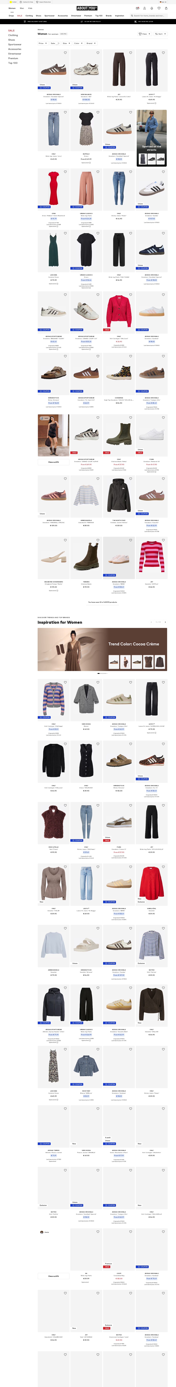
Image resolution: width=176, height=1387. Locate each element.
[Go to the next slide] (165, 622)
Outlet (14, 2)
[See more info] (54, 105)
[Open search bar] (131, 16)
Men (22, 8)
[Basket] (166, 8)
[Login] (144, 8)
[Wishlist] (159, 8)
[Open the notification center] (151, 8)
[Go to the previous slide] (151, 622)
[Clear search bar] (166, 16)
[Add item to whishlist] (65, 52)
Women (12, 8)
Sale (53, 43)
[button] (144, 34)
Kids (30, 8)
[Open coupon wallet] (137, 8)
